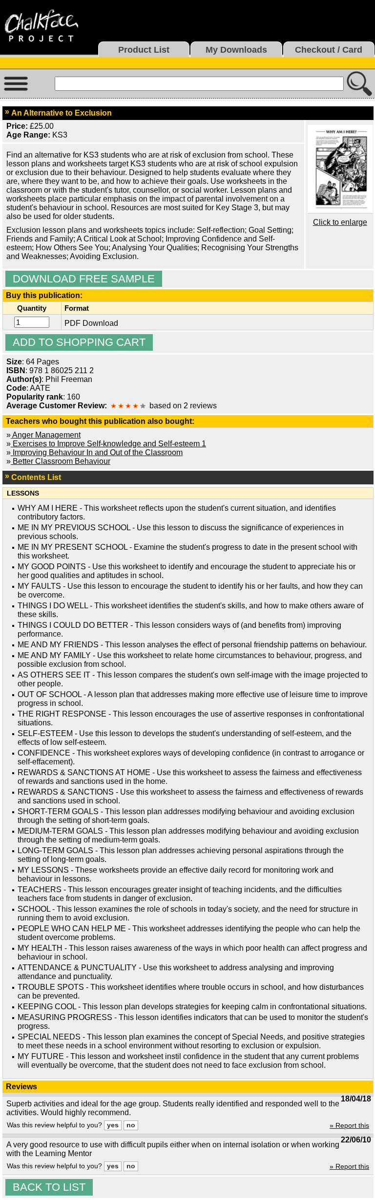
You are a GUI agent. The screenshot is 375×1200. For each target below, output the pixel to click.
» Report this (349, 1125)
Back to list (49, 1187)
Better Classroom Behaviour (60, 461)
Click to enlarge (340, 222)
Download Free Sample (84, 279)
